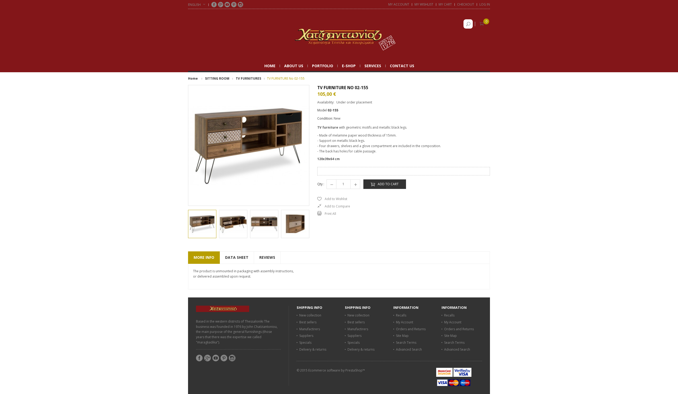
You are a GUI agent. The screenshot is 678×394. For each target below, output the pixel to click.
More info (204, 257)
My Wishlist (423, 4)
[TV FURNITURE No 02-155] (202, 224)
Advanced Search (409, 349)
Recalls (401, 315)
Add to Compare (337, 206)
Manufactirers (309, 329)
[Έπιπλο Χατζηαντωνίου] (339, 36)
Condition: (325, 118)
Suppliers (306, 335)
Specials (305, 342)
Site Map (402, 335)
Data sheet (236, 257)
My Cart (445, 4)
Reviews (267, 257)
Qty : (320, 184)
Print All (330, 213)
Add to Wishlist (336, 199)
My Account (398, 4)
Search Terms (406, 342)
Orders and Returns (411, 329)
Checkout (465, 4)
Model (322, 110)
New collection (310, 315)
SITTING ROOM (217, 78)
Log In (484, 4)
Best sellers (307, 322)
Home (193, 78)
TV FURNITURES (248, 78)
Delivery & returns (312, 349)
